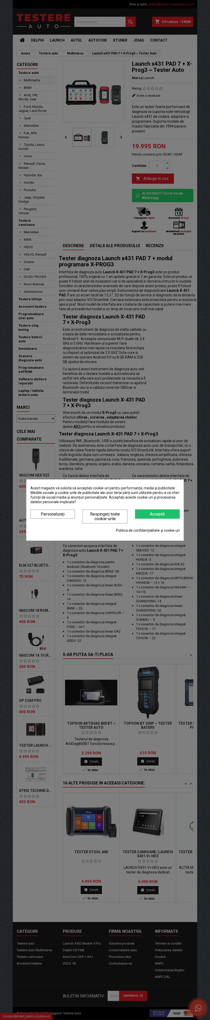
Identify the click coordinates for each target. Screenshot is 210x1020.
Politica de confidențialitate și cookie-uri (148, 530)
